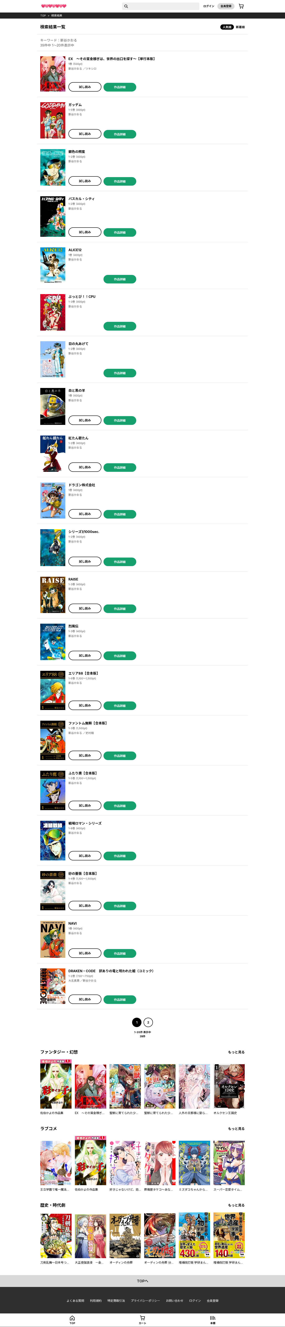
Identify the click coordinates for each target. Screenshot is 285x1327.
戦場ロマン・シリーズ (85, 823)
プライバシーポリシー (145, 1300)
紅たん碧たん (78, 438)
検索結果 (56, 15)
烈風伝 (73, 626)
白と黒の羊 (76, 390)
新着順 (240, 27)
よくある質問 (75, 1300)
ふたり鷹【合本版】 (83, 773)
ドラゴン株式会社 (81, 485)
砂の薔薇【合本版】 (83, 873)
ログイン (208, 6)
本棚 (212, 1323)
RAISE (73, 579)
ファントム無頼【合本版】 (88, 723)
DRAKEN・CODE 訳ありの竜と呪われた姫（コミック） (111, 971)
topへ (142, 1281)
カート (142, 1323)
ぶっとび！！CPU (81, 297)
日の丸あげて (78, 344)
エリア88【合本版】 (84, 673)
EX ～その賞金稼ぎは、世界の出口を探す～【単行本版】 (112, 59)
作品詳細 (120, 87)
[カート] (241, 6)
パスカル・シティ (81, 199)
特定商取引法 (116, 1300)
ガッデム (75, 105)
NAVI (72, 923)
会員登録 (226, 6)
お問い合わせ (174, 1300)
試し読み (85, 87)
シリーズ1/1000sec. (83, 532)
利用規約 (96, 1300)
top (43, 15)
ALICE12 (75, 250)
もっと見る (236, 1052)
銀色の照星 (76, 152)
